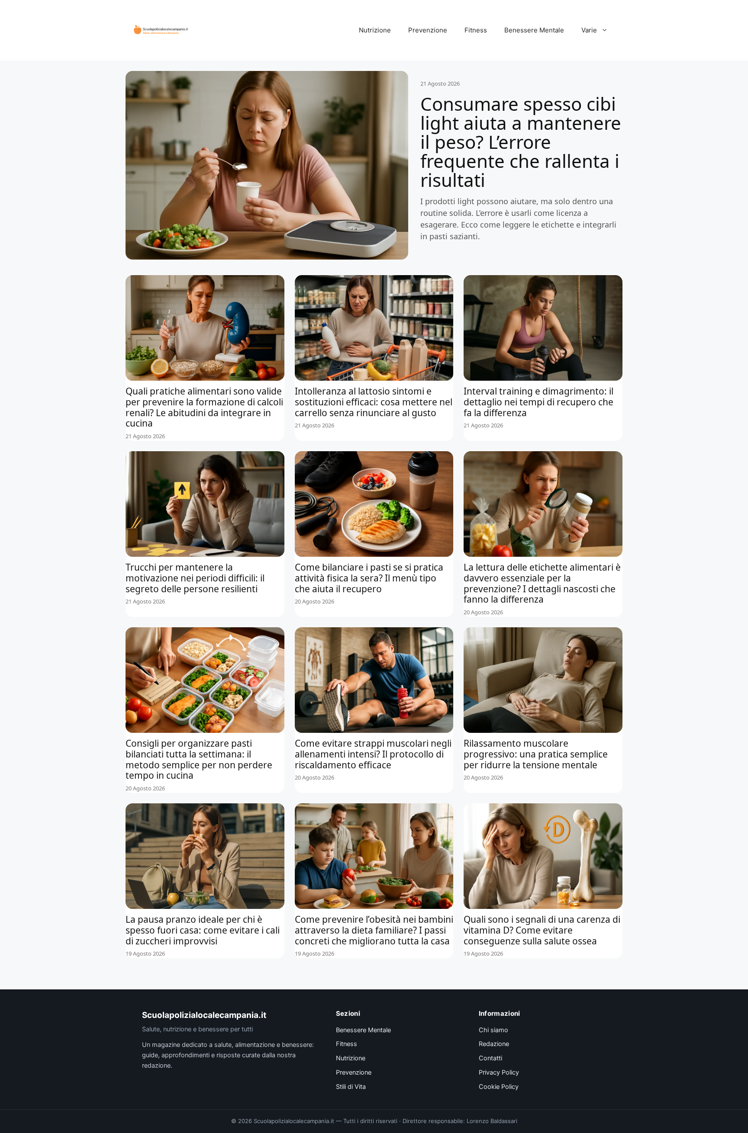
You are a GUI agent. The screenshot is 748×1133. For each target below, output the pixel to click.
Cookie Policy (499, 1087)
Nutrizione (375, 30)
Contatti (490, 1058)
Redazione (494, 1044)
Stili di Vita (351, 1087)
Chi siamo (493, 1030)
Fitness (475, 30)
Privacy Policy (499, 1072)
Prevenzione (427, 30)
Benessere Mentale (534, 30)
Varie (589, 30)
